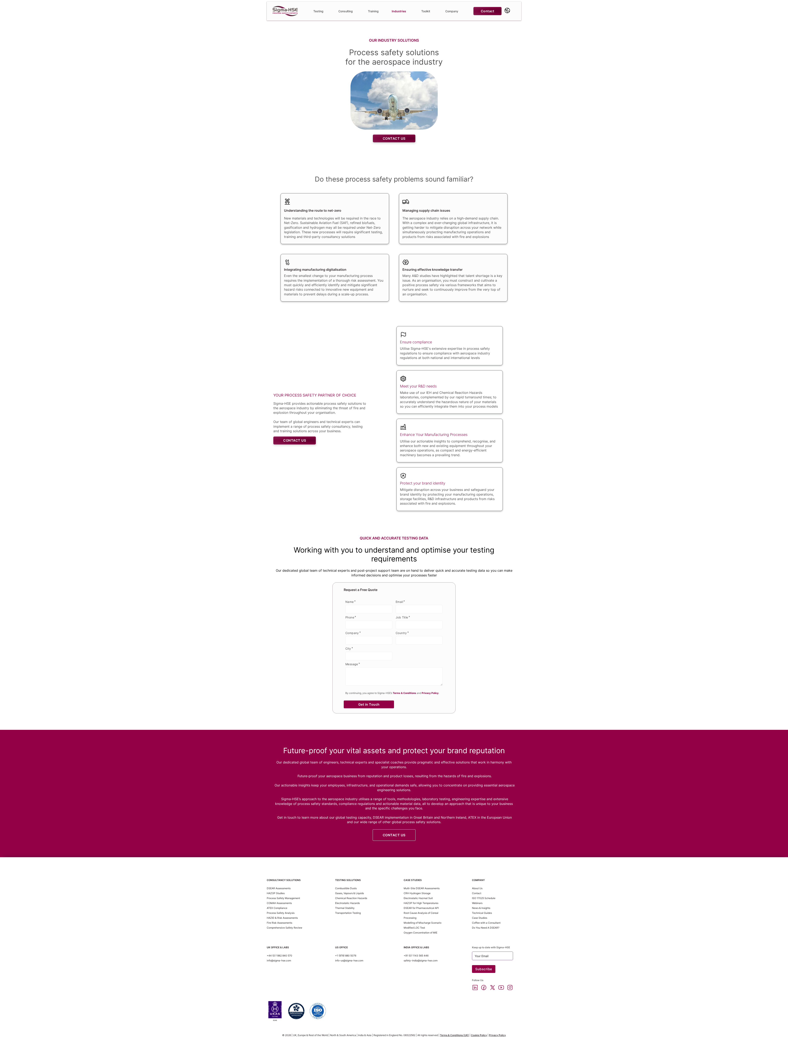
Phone (349, 617)
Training (373, 11)
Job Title (402, 617)
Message (351, 664)
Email (399, 601)
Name (349, 601)
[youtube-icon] (501, 987)
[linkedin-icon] (475, 987)
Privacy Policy (497, 1035)
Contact (487, 11)
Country (401, 633)
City (348, 648)
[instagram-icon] (510, 987)
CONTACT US (394, 138)
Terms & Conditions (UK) (454, 1035)
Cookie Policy (479, 1035)
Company (352, 633)
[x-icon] (492, 987)
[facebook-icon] (484, 987)
